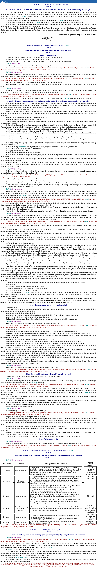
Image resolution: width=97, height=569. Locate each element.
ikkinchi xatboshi (21, 557)
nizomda (49, 547)
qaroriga (67, 45)
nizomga (35, 382)
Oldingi (8, 63)
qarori (87, 68)
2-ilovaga (38, 22)
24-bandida (22, 147)
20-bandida (26, 292)
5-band (10, 549)
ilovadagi (67, 98)
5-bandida (31, 183)
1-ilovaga (61, 20)
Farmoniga (22, 16)
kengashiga (23, 195)
